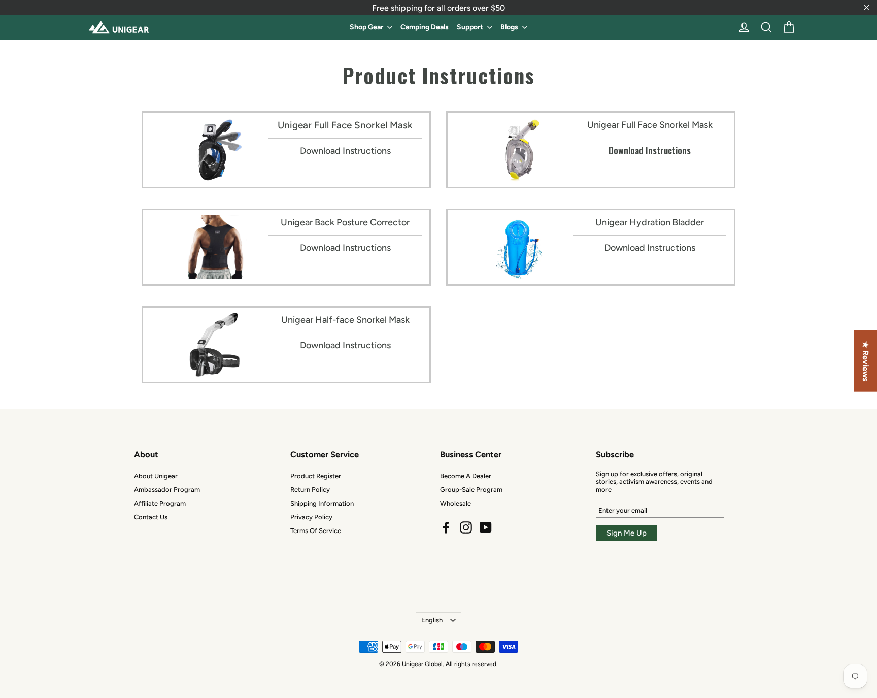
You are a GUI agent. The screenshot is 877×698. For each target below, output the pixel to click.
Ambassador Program (167, 489)
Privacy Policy (311, 517)
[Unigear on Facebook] (446, 527)
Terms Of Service (315, 531)
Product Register (315, 476)
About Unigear (156, 476)
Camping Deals (424, 27)
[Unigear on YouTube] (486, 527)
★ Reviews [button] (865, 361)
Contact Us (150, 517)
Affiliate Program (160, 503)
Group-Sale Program (471, 489)
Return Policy (310, 489)
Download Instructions (345, 150)
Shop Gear (367, 27)
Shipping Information (322, 503)
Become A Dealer (465, 476)
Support (471, 27)
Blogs (510, 27)
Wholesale (455, 503)
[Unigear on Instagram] (466, 527)
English (432, 620)
